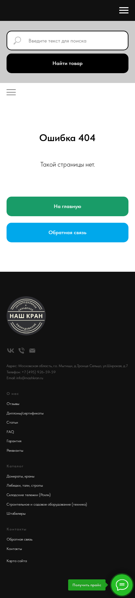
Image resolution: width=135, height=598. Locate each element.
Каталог (15, 466)
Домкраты (15, 476)
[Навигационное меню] (123, 10)
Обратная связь (19, 539)
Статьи (12, 422)
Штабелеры (16, 513)
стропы (37, 485)
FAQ (10, 431)
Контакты (14, 548)
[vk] (11, 351)
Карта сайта (17, 560)
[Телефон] (21, 351)
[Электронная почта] (32, 351)
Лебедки (14, 485)
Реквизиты (15, 450)
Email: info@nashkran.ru (25, 378)
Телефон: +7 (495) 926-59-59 (31, 372)
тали (25, 485)
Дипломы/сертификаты (25, 413)
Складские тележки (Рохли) (29, 495)
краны (29, 476)
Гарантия (14, 441)
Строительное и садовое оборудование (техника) (47, 504)
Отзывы (13, 403)
